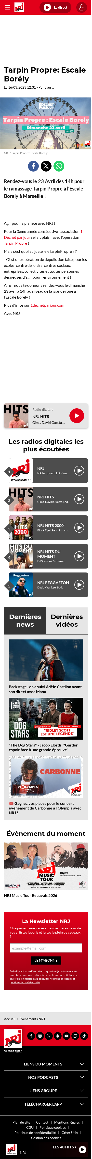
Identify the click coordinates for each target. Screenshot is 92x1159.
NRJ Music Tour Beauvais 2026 (30, 895)
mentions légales (63, 978)
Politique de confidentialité (35, 1132)
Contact (42, 1122)
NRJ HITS (40, 416)
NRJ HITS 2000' (51, 525)
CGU (30, 1127)
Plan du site (21, 1122)
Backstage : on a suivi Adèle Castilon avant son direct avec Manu (45, 689)
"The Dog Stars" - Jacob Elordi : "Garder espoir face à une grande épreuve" (43, 747)
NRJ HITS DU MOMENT (49, 553)
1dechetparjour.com (47, 305)
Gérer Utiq (70, 1132)
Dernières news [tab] (25, 620)
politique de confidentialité (25, 982)
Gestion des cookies (46, 1138)
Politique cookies (52, 1127)
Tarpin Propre (15, 243)
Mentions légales (67, 1122)
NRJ (40, 468)
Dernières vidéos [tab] (67, 620)
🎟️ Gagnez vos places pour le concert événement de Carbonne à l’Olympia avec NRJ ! (45, 808)
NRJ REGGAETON (53, 582)
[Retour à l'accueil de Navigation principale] (19, 7)
